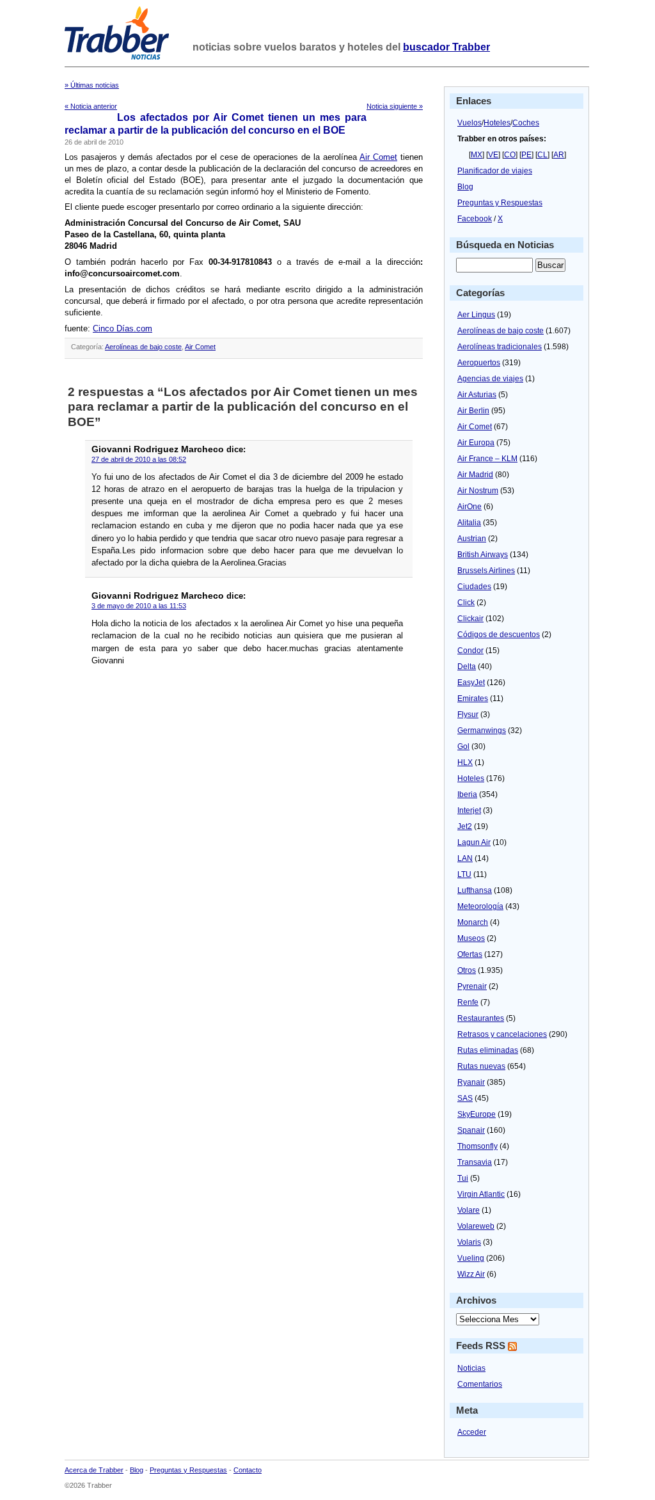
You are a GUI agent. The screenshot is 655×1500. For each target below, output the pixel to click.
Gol (463, 746)
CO (510, 154)
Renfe (467, 1002)
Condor (470, 650)
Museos (471, 938)
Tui (462, 1178)
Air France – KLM (487, 458)
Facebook (474, 218)
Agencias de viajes (490, 378)
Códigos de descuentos (498, 634)
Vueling (470, 1258)
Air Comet (378, 157)
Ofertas (469, 954)
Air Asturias (476, 394)
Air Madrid (475, 474)
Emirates (472, 698)
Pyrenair (472, 986)
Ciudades (474, 586)
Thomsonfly (477, 1146)
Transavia (474, 1162)
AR (558, 154)
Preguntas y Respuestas (499, 202)
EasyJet (471, 682)
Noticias (471, 1368)
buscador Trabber (446, 47)
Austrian (471, 538)
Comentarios (479, 1384)
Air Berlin (473, 410)
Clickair (470, 618)
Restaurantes (480, 1018)
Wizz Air (471, 1274)
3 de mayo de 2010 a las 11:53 (138, 606)
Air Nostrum (477, 490)
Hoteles (497, 122)
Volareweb (475, 1226)
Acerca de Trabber (94, 1470)
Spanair (471, 1130)
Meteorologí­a (480, 906)
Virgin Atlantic (481, 1194)
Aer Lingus (476, 314)
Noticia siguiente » (395, 106)
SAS (465, 1098)
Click (466, 602)
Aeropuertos (478, 362)
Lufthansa (474, 890)
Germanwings (481, 730)
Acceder (471, 1432)
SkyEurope (476, 1114)
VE (493, 154)
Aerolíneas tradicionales (499, 346)
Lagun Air (474, 842)
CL (542, 154)
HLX (465, 762)
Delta (466, 666)
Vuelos (469, 122)
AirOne (469, 506)
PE (526, 154)
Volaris (469, 1242)
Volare (468, 1210)
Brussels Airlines (486, 570)
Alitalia (469, 522)
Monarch (472, 922)
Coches (525, 122)
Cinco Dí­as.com (122, 328)
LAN (465, 858)
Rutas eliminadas (487, 1050)
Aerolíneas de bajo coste (143, 347)
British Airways (482, 554)
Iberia (467, 794)
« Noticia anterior (91, 106)
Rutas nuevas (481, 1066)
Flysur (467, 714)
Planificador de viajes (494, 170)
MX (476, 154)
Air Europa (475, 442)
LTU (464, 874)
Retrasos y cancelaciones (502, 1034)
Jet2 (464, 826)
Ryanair (471, 1082)
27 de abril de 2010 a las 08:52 (138, 459)
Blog (465, 186)
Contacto (247, 1470)
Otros (466, 970)
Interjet (469, 810)
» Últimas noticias (92, 85)
